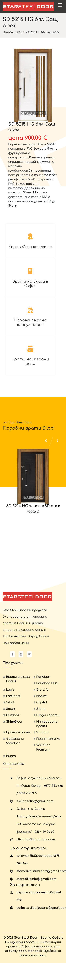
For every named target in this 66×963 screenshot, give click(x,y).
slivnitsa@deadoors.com (35, 839)
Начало (8, 32)
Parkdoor (43, 676)
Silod (19, 32)
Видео (11, 756)
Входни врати (47, 715)
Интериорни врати (47, 724)
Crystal (41, 702)
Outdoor (12, 715)
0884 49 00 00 (44, 832)
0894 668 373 (28, 793)
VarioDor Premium (43, 747)
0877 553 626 (53, 785)
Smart (10, 708)
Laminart (13, 696)
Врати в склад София (18, 679)
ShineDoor (14, 721)
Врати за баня (18, 732)
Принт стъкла (48, 738)
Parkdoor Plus (47, 683)
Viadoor (42, 732)
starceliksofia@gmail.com (36, 879)
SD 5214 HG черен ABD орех (33, 506)
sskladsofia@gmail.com (34, 801)
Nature (41, 696)
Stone (40, 708)
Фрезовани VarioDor (15, 741)
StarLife (42, 689)
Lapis (10, 689)
